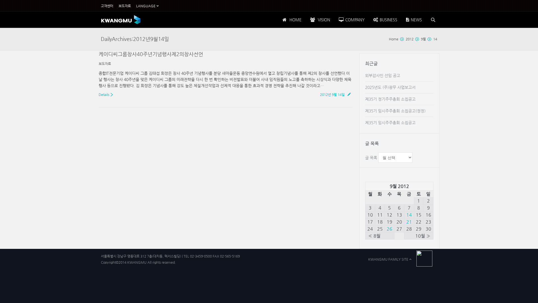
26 (389, 228)
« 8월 (374, 235)
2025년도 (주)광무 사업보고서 (390, 87)
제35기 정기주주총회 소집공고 (390, 99)
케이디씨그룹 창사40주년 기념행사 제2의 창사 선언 (151, 54)
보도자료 (105, 64)
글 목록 (371, 157)
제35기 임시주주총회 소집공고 (390, 122)
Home (393, 39)
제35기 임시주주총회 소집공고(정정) (395, 111)
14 (409, 214)
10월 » (422, 235)
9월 (423, 39)
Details (104, 95)
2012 (410, 39)
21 (409, 221)
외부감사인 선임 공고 (382, 75)
